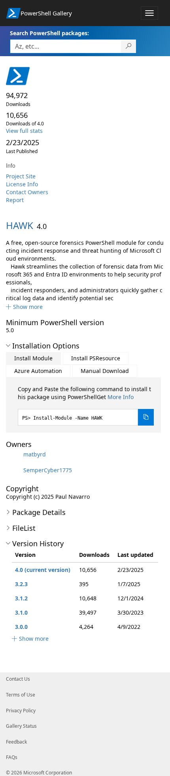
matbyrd (34, 454)
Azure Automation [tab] (38, 371)
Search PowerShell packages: (49, 33)
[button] (24, 306)
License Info (22, 184)
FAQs (11, 757)
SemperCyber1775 (47, 470)
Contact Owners (27, 192)
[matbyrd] (14, 454)
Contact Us (18, 679)
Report (15, 200)
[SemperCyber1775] (14, 470)
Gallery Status (21, 726)
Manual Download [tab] (105, 371)
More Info (121, 397)
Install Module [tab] (33, 358)
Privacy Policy (21, 710)
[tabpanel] (86, 405)
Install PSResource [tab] (95, 358)
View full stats (24, 130)
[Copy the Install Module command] (146, 417)
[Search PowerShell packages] (128, 46)
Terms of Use (20, 694)
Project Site (21, 176)
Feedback (16, 741)
